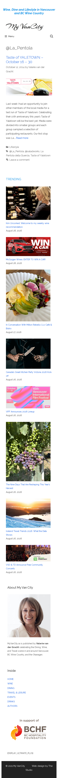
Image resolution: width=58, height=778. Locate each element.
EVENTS (11, 697)
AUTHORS (12, 706)
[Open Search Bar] (52, 36)
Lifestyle (14, 147)
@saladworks (32, 151)
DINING (10, 688)
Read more (22, 138)
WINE (10, 683)
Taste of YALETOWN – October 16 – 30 (24, 59)
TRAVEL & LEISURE (16, 692)
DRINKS (11, 701)
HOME (10, 679)
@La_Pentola (16, 151)
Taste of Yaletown (40, 155)
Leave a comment (19, 159)
